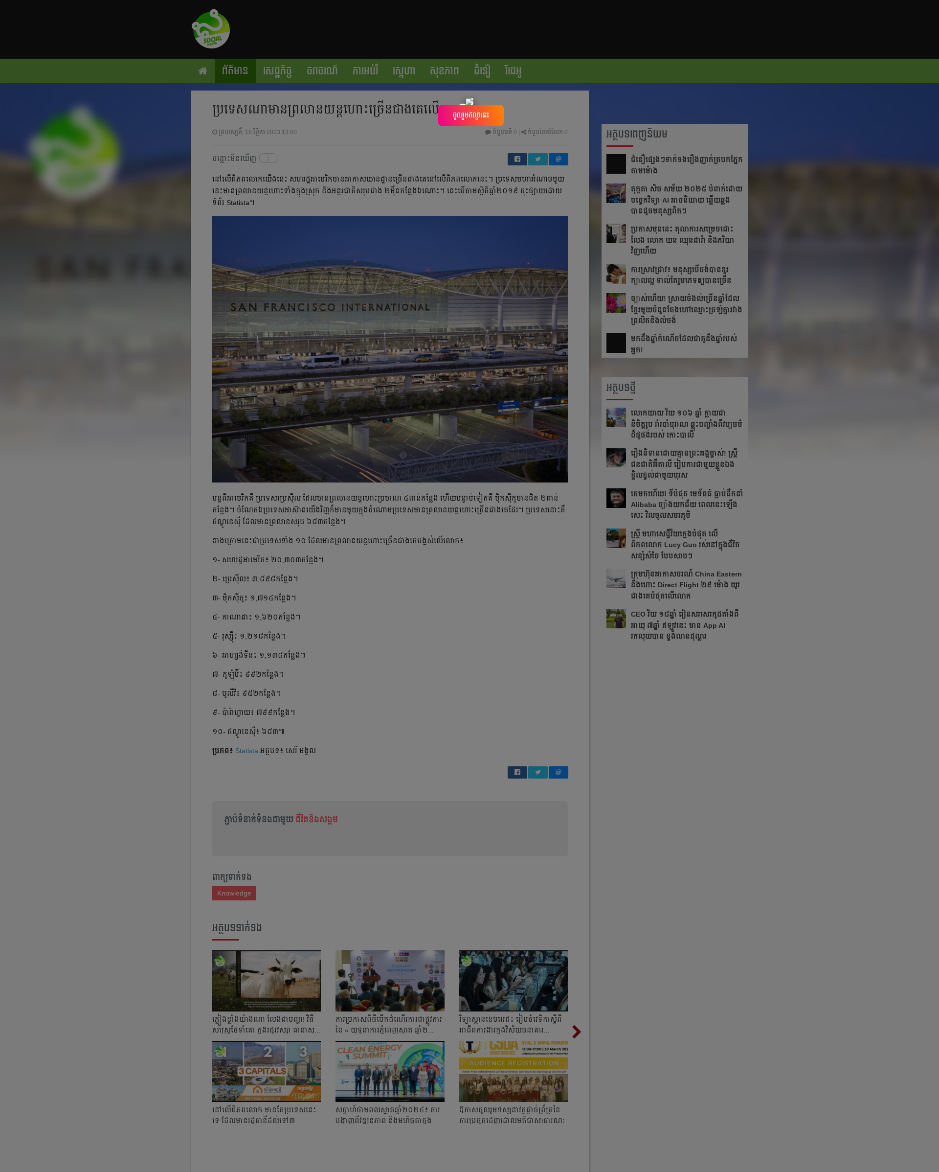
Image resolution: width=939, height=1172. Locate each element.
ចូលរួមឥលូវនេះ (471, 115)
